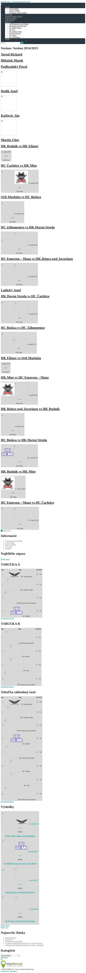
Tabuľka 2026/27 (11, 18)
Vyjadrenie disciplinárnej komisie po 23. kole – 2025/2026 (24, 945)
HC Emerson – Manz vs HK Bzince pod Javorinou (37, 259)
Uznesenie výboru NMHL (18, 13)
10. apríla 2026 (34, 824)
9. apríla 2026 (33, 880)
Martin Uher (10, 140)
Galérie (7, 39)
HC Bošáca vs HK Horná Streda (24, 440)
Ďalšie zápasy (5, 559)
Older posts (5, 531)
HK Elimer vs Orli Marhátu (21, 358)
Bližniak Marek (12, 60)
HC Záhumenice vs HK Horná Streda (28, 227)
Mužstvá (8, 22)
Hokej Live (4, 927)
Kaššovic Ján (10, 115)
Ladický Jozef (11, 290)
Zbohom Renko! (10, 938)
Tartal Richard (11, 54)
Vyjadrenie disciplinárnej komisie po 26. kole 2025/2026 (23, 943)
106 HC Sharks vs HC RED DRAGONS (20, 892)
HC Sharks (13, 35)
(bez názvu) (9, 939)
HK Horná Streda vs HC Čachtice (25, 296)
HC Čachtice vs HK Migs (19, 165)
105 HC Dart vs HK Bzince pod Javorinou (20, 921)
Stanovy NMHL (14, 11)
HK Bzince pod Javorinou (18, 26)
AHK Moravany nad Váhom (18, 24)
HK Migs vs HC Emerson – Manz (25, 377)
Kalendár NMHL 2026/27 (13, 16)
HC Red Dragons (15, 33)
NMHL (7, 7)
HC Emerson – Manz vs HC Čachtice (27, 502)
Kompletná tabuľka (7, 618)
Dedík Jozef (9, 91)
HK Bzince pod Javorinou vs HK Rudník (30, 409)
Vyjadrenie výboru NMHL (14, 941)
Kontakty (8, 548)
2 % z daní (8, 15)
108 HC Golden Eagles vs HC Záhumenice (20, 836)
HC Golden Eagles (15, 32)
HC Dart (12, 30)
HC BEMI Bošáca (15, 28)
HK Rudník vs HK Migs (18, 471)
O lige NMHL (14, 9)
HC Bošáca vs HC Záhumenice (23, 327)
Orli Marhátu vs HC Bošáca (21, 197)
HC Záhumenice (14, 37)
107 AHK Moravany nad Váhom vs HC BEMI (19, 864)
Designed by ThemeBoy (9, 971)
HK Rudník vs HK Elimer (19, 146)
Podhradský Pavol (14, 66)
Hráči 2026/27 (10, 20)
